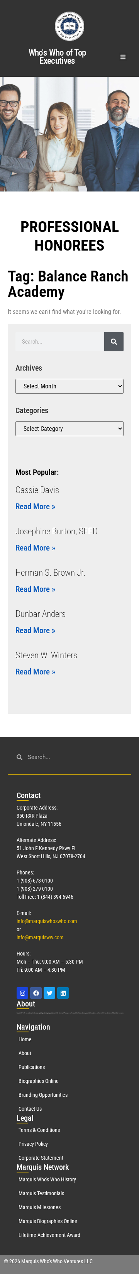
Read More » (35, 506)
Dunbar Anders (40, 614)
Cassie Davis (37, 490)
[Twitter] (49, 993)
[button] (123, 57)
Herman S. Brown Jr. (50, 573)
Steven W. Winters (46, 655)
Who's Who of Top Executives (57, 56)
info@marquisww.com (40, 937)
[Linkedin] (63, 993)
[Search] (114, 341)
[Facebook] (36, 993)
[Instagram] (22, 993)
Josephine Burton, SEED (56, 531)
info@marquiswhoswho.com (47, 921)
